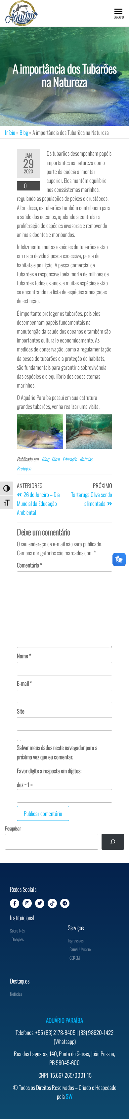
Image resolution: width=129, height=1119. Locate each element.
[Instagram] (27, 903)
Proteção (24, 468)
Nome (24, 656)
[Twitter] (39, 903)
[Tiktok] (52, 903)
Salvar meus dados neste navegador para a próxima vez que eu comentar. (57, 752)
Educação (70, 458)
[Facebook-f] (14, 903)
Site (20, 711)
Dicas (56, 458)
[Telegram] (64, 903)
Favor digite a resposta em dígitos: (49, 771)
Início (10, 132)
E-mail (24, 683)
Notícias (86, 458)
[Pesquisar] (113, 842)
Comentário (29, 565)
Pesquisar (13, 828)
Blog (24, 132)
